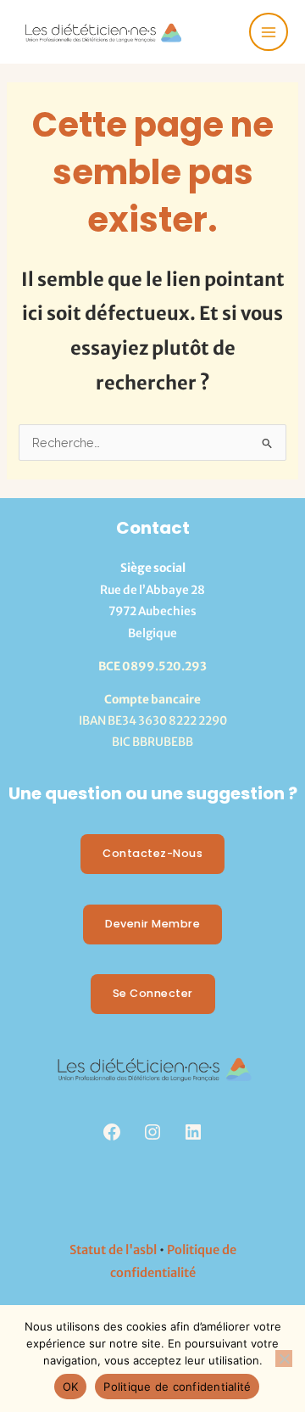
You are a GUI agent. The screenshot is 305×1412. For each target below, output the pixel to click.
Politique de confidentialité (177, 1386)
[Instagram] (152, 1132)
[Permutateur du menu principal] (268, 32)
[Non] (283, 1358)
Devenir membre (152, 923)
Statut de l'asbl (113, 1250)
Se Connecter (153, 993)
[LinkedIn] (193, 1132)
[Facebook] (112, 1132)
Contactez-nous (152, 853)
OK (71, 1386)
